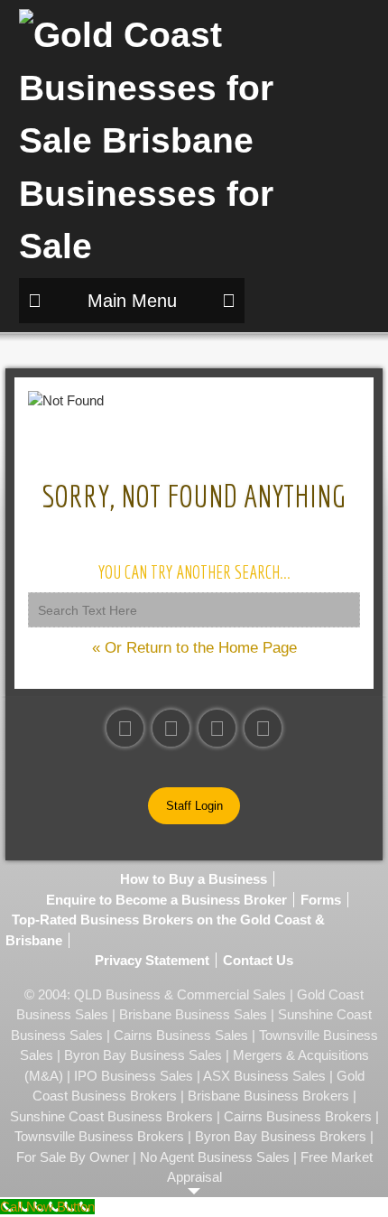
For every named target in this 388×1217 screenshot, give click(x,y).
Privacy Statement (152, 960)
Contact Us (258, 960)
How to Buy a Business (193, 879)
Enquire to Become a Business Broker (166, 899)
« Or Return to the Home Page (194, 647)
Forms (320, 899)
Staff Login (194, 806)
